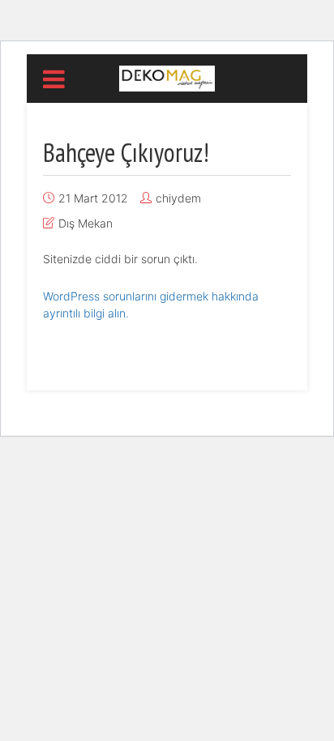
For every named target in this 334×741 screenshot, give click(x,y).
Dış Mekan (85, 223)
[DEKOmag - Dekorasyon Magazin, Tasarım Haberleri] (166, 77)
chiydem (178, 198)
